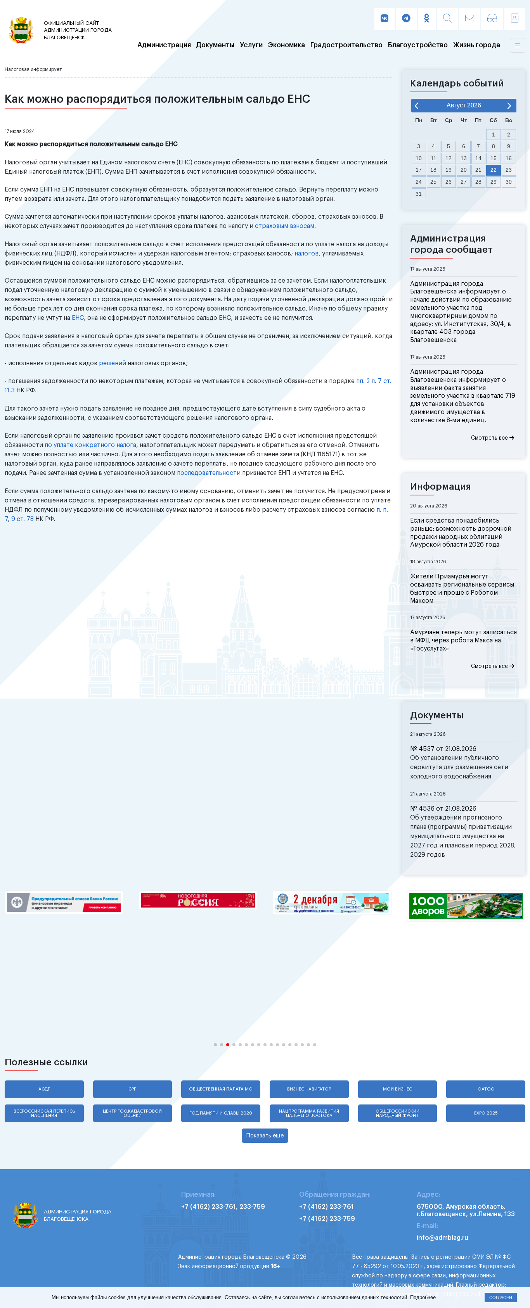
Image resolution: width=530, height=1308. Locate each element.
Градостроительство (346, 45)
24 (419, 182)
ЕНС (78, 318)
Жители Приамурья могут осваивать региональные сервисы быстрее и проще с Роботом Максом (462, 588)
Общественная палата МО (221, 1089)
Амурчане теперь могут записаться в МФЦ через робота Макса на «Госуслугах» (463, 640)
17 (419, 170)
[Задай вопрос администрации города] (469, 19)
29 (493, 182)
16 (509, 158)
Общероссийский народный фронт (397, 1113)
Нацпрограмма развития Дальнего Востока (309, 1113)
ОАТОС (486, 1089)
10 (419, 158)
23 (509, 170)
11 (433, 158)
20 (464, 170)
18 (433, 170)
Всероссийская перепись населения (44, 1113)
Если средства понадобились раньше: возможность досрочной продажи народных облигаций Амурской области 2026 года (460, 533)
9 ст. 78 (22, 519)
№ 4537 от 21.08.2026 (443, 749)
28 (478, 182)
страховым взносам (284, 226)
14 (478, 158)
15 (493, 158)
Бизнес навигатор (309, 1089)
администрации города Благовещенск (78, 30)
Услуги (251, 45)
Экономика (286, 45)
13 (464, 158)
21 (478, 170)
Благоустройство (418, 45)
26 (448, 182)
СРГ (132, 1089)
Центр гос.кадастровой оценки (132, 1113)
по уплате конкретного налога (90, 445)
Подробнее (423, 1297)
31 (419, 194)
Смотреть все (490, 438)
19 (448, 170)
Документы (215, 45)
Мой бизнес (397, 1089)
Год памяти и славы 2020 (220, 1113)
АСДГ (44, 1089)
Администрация (164, 45)
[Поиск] (447, 19)
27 (464, 182)
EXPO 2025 (486, 1113)
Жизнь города (476, 45)
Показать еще (265, 1136)
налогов (306, 253)
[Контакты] (514, 19)
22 (493, 170)
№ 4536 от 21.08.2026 (443, 809)
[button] (215, 1044)
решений (112, 363)
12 (448, 158)
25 (433, 182)
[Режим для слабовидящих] (492, 19)
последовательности (209, 473)
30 (509, 182)
